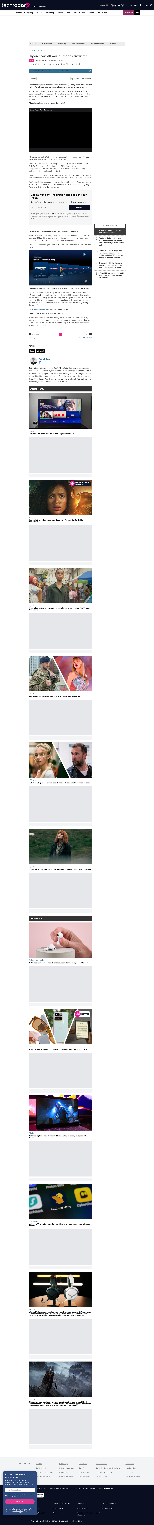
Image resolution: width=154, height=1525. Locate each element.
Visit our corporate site (105, 1488)
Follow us (76, 78)
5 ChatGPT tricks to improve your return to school (110, 231)
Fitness (60, 13)
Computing (28, 13)
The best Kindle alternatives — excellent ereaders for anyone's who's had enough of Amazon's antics (111, 241)
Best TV (81, 1468)
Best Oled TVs (84, 1472)
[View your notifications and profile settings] (140, 5)
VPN (75, 13)
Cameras (82, 13)
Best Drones (130, 1472)
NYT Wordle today (97, 44)
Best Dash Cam (131, 1468)
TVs (41, 13)
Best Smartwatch (85, 1476)
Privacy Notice (35, 215)
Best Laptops (63, 1464)
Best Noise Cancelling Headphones (108, 1468)
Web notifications (107, 1508)
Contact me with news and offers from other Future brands (20, 1495)
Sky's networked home (42, 309)
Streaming (50, 13)
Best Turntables (101, 1464)
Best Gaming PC (64, 1472)
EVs (98, 13)
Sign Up (19, 1501)
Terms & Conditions (18, 1511)
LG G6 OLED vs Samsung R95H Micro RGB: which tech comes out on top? (111, 275)
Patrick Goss (41, 60)
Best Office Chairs (102, 1476)
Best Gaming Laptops (66, 1468)
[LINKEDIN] (40, 362)
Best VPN (113, 44)
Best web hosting (78, 44)
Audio (67, 13)
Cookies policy (58, 1508)
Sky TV (40, 50)
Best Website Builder (43, 1476)
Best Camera (130, 1464)
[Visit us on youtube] (119, 5)
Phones (19, 13)
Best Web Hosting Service (45, 1472)
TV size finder (47, 44)
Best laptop (62, 44)
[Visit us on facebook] (112, 5)
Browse (105, 13)
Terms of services (55, 213)
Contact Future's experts (61, 1504)
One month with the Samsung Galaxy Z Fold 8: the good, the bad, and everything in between (111, 265)
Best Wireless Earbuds (104, 1472)
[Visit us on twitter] (116, 5)
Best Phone (83, 1464)
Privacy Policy (27, 1509)
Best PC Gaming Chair (66, 1476)
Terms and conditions (108, 1504)
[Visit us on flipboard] (122, 5)
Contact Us (81, 1504)
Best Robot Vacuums (133, 1476)
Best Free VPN (41, 1468)
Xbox (32, 351)
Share (34, 78)
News (31, 60)
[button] (148, 5)
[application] (60, 130)
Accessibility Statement (37, 1513)
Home (91, 13)
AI (37, 13)
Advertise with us (83, 1508)
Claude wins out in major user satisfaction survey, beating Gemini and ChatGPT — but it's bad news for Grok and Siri (111, 254)
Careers (56, 1513)
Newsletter (87, 78)
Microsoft (40, 351)
